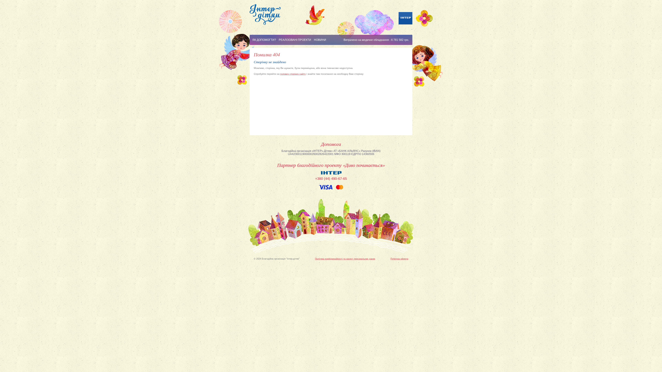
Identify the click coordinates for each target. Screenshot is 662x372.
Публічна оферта (399, 258)
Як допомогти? (264, 39)
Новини (320, 39)
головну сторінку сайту (293, 74)
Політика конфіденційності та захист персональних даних (345, 258)
